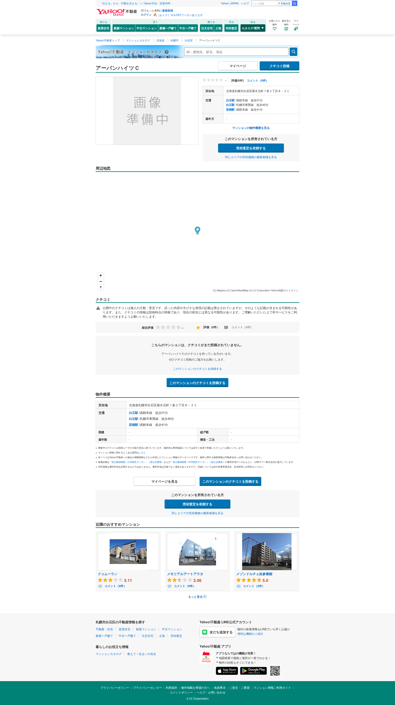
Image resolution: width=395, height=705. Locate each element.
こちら (142, 452)
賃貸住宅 (103, 28)
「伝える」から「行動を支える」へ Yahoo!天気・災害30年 (135, 3)
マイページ (238, 65)
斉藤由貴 (285, 3)
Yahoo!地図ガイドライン (284, 290)
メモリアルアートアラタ (185, 573)
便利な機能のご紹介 (250, 633)
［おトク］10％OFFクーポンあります (180, 15)
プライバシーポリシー (114, 687)
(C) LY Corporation (259, 290)
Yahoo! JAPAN (229, 3)
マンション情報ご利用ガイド (272, 687)
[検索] (294, 3)
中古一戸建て (188, 28)
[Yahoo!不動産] (117, 10)
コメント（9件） (115, 586)
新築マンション (124, 28)
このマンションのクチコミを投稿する (197, 369)
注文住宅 (207, 28)
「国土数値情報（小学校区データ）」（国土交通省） (136, 461)
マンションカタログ (109, 654)
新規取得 (167, 10)
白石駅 (230, 100)
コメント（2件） (253, 586)
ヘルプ (245, 3)
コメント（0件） (258, 80)
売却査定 (231, 28)
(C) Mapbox (219, 290)
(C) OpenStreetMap (238, 290)
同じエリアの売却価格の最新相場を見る (251, 157)
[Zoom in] (101, 275)
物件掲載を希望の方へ (195, 687)
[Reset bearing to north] (101, 287)
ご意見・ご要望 (239, 687)
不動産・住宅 (104, 629)
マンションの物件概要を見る (251, 128)
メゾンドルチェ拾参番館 (254, 573)
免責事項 (219, 687)
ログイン (146, 14)
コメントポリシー (181, 692)
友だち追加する (221, 632)
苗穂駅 (230, 109)
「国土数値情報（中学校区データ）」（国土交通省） (198, 461)
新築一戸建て (168, 28)
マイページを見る (164, 481)
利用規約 (171, 687)
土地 (218, 28)
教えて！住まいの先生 (141, 654)
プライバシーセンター (147, 687)
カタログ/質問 (251, 28)
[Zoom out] (101, 281)
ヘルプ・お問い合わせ (211, 692)
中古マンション (147, 28)
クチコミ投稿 (279, 65)
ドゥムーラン (107, 573)
